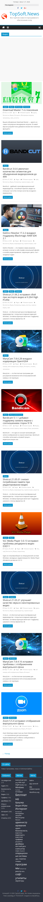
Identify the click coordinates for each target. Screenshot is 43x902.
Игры (29, 428)
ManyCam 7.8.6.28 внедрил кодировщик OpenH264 (17, 360)
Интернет (19, 107)
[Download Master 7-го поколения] (21, 83)
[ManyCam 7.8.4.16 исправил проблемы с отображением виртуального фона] (21, 634)
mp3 (23, 782)
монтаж (28, 305)
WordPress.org (34, 792)
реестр (18, 871)
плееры (18, 861)
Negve (18, 179)
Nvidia (22, 785)
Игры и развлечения (16, 415)
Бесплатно (6, 115)
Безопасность (6, 789)
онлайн (33, 366)
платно (22, 858)
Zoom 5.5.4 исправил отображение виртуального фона (21, 722)
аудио (34, 112)
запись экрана (14, 428)
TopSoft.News (24, 13)
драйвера (19, 844)
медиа (23, 305)
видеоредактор (18, 243)
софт (11, 118)
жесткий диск (20, 846)
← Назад (6, 753)
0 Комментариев (25, 112)
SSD (25, 785)
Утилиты (26, 107)
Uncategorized (6, 780)
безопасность (21, 830)
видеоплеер (21, 551)
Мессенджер (19, 817)
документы (18, 842)
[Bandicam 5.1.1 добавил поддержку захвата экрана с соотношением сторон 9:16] (21, 390)
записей (34, 784)
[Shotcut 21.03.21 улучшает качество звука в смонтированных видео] (21, 573)
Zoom (36, 726)
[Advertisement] (21, 59)
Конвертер (17, 182)
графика (19, 839)
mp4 (37, 179)
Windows (19, 787)
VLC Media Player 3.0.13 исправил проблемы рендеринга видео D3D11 (20, 543)
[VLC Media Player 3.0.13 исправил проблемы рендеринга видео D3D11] (21, 513)
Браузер (19, 802)
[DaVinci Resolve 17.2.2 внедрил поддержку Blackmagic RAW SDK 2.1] (21, 205)
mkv (38, 549)
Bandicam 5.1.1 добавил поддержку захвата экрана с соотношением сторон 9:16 (18, 420)
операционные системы (21, 854)
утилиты (16, 118)
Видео (12, 107)
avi (22, 780)
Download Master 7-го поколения (20, 109)
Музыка (17, 820)
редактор (36, 490)
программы (6, 118)
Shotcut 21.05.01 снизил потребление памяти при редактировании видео (16, 482)
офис (17, 859)
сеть (22, 871)
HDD (25, 780)
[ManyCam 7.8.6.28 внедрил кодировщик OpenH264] (21, 331)
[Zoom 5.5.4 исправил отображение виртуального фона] (21, 693)
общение (22, 851)
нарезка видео (25, 182)
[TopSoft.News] (3, 27)
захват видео (23, 428)
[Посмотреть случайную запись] (39, 27)
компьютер (20, 848)
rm (16, 112)
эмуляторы (19, 881)
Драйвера (4, 801)
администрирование (21, 824)
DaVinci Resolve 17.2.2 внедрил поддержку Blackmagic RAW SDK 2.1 (20, 235)
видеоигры (6, 428)
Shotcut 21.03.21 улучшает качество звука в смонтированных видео (21, 602)
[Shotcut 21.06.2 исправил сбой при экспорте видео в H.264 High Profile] (21, 267)
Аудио (5, 107)
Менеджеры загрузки (27, 115)
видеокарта (19, 835)
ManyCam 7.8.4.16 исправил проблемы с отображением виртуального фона (18, 664)
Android (18, 780)
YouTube (17, 790)
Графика (18, 291)
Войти (32, 780)
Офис (3, 815)
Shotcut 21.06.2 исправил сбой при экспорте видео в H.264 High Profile (20, 297)
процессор (23, 868)
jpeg (16, 782)
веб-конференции (13, 366)
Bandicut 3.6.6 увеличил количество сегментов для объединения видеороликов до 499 (20, 172)
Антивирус (19, 792)
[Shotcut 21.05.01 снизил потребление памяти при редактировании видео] (21, 452)
